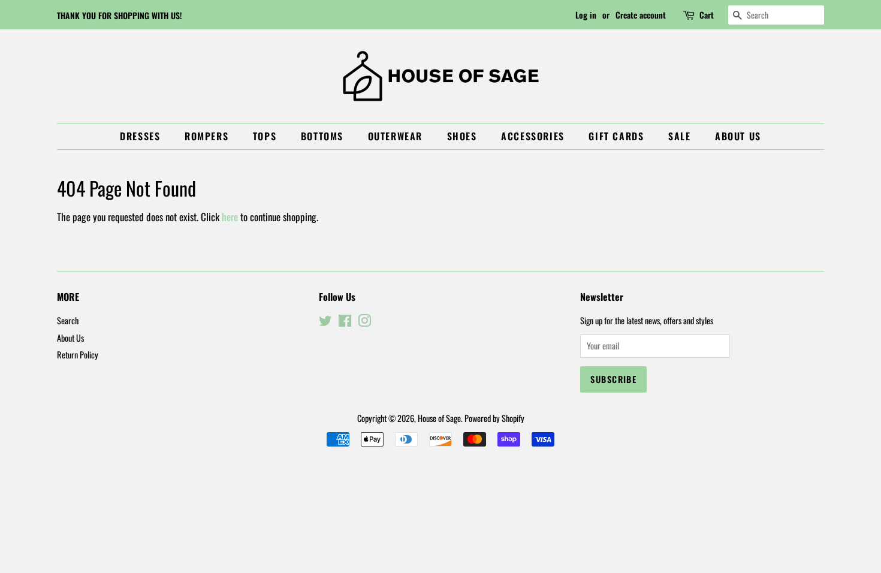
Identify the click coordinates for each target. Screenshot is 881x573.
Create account (641, 14)
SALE (679, 136)
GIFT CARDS (616, 136)
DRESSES (140, 136)
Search (68, 320)
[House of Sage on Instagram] (364, 322)
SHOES (462, 136)
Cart (706, 14)
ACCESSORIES (533, 136)
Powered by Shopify (494, 418)
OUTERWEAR (395, 136)
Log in (585, 14)
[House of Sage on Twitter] (325, 322)
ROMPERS (206, 136)
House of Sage (439, 418)
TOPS (264, 136)
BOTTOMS (322, 136)
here (230, 216)
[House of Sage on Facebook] (345, 322)
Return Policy (77, 354)
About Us (738, 136)
